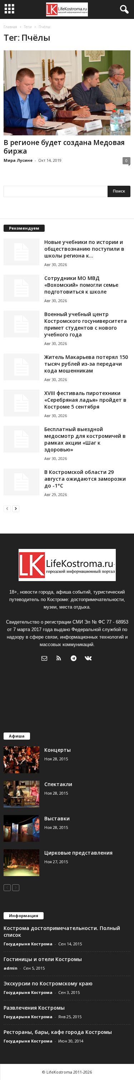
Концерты (57, 749)
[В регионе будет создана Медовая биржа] (67, 92)
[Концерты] (21, 759)
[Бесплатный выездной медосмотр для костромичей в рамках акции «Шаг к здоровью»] (21, 439)
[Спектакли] (21, 794)
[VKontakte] (89, 659)
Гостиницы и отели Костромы (43, 959)
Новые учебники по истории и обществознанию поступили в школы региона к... (84, 249)
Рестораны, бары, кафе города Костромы (58, 1032)
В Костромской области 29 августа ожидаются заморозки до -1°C (85, 479)
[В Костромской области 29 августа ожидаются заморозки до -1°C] (21, 482)
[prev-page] (7, 508)
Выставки (57, 818)
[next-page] (15, 508)
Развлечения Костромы (34, 1007)
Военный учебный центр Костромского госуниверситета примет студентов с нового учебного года (85, 324)
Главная (10, 26)
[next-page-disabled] (15, 887)
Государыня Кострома (28, 943)
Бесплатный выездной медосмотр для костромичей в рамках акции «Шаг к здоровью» (85, 439)
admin (11, 968)
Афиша (17, 736)
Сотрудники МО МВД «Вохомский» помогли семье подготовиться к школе (81, 285)
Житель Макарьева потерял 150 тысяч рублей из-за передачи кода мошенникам (86, 364)
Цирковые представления (78, 852)
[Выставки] (21, 828)
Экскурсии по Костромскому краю (48, 983)
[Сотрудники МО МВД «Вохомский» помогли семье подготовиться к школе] (21, 288)
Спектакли (58, 784)
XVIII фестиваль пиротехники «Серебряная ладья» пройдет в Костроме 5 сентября (85, 400)
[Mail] (46, 659)
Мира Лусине (18, 160)
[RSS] (60, 659)
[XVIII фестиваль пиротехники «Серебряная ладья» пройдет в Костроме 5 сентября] (21, 403)
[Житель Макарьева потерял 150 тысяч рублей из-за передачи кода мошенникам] (21, 367)
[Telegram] (75, 659)
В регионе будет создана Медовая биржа (64, 147)
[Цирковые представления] (21, 862)
